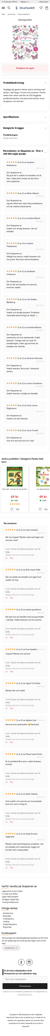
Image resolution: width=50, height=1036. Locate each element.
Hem (3, 14)
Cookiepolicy (8, 919)
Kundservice (8, 913)
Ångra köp (7, 927)
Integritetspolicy (10, 924)
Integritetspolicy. (25, 994)
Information (43, 2)
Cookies (6, 921)
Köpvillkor (7, 916)
